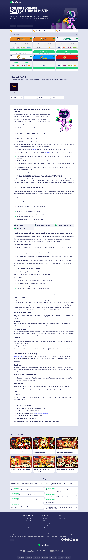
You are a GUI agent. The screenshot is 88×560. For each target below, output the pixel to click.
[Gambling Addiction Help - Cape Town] (54, 551)
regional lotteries (48, 152)
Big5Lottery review (21, 52)
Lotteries (41, 1)
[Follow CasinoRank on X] (68, 539)
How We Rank (28, 525)
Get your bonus (20, 50)
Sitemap (28, 527)
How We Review (28, 523)
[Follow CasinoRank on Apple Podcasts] (77, 539)
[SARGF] (62, 551)
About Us (28, 518)
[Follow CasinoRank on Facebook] (62, 539)
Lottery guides (17, 189)
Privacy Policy (45, 525)
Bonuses (45, 518)
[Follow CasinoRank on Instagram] (65, 539)
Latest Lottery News (60, 518)
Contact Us (28, 520)
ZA (11, 539)
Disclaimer (44, 527)
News (77, 1)
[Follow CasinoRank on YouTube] (71, 539)
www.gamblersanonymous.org (41, 413)
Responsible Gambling (45, 523)
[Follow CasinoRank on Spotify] (74, 539)
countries (34, 160)
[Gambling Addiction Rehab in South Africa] (42, 551)
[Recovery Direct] (31, 551)
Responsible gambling (19, 356)
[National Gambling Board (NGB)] (22, 551)
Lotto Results (48, 1)
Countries (55, 1)
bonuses (34, 149)
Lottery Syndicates (63, 1)
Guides (71, 1)
